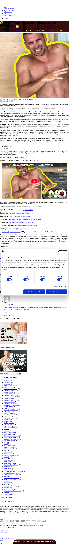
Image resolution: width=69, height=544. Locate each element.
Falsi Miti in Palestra (9, 440)
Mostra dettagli (58, 286)
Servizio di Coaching (10, 10)
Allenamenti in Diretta (10, 390)
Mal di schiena (8, 460)
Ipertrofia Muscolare (9, 455)
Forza (5, 444)
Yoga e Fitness (8, 494)
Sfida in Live (7, 482)
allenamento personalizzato (11, 405)
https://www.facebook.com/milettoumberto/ (20, 222)
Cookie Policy (4, 532)
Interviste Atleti (8, 453)
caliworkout (7, 419)
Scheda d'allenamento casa (11, 478)
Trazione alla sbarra (9, 489)
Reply (5, 312)
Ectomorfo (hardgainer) (10, 437)
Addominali (7, 384)
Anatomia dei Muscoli (10, 408)
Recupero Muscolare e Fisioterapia (13, 471)
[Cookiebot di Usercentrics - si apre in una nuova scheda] (59, 251)
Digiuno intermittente (10, 432)
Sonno (5, 484)
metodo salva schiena (10, 463)
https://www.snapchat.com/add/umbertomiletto (28, 219)
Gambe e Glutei (8, 447)
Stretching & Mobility (10, 486)
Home (5, 7)
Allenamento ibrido (9, 402)
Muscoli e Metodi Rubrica (11, 465)
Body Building (8, 413)
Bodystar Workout (9, 415)
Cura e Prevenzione (9, 427)
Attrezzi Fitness (8, 15)
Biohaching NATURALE (11, 410)
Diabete (6, 429)
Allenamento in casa (9, 403)
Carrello (6, 18)
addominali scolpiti (9, 385)
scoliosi (6, 481)
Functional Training (9, 445)
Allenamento (7, 392)
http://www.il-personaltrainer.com (11, 232)
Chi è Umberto (8, 12)
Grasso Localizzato (9, 449)
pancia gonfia (7, 468)
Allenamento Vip (8, 406)
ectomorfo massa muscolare (11, 439)
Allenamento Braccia (10, 395)
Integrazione (7, 452)
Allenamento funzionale (10, 400)
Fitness (6, 442)
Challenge (6, 421)
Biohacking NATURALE (11, 411)
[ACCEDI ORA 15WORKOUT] (13, 343)
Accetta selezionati (34, 292)
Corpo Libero (7, 426)
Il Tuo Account (8, 17)
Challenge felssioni (9, 423)
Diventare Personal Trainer (11, 436)
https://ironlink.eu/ (28, 210)
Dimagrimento (8, 434)
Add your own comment (7, 315)
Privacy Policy (4, 531)
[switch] (26, 279)
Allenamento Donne (9, 398)
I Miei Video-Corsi (9, 8)
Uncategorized (8, 492)
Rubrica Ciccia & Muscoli (11, 474)
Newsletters (7, 466)
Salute (5, 476)
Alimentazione (20, 31)
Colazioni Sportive (9, 424)
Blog (5, 13)
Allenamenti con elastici (10, 389)
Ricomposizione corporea (11, 473)
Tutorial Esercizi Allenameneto (12, 491)
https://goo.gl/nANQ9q (22, 213)
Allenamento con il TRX (11, 397)
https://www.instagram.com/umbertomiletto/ (21, 216)
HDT (5, 450)
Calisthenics (7, 416)
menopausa (7, 461)
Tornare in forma (8, 487)
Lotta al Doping (8, 458)
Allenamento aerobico (10, 393)
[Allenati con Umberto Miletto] (13, 372)
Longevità (6, 457)
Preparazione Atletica (10, 470)
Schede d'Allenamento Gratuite (12, 479)
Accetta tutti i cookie (56, 292)
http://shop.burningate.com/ (26, 229)
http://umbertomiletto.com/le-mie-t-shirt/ (26, 225)
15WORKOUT (8, 381)
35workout (7, 382)
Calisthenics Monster (9, 418)
